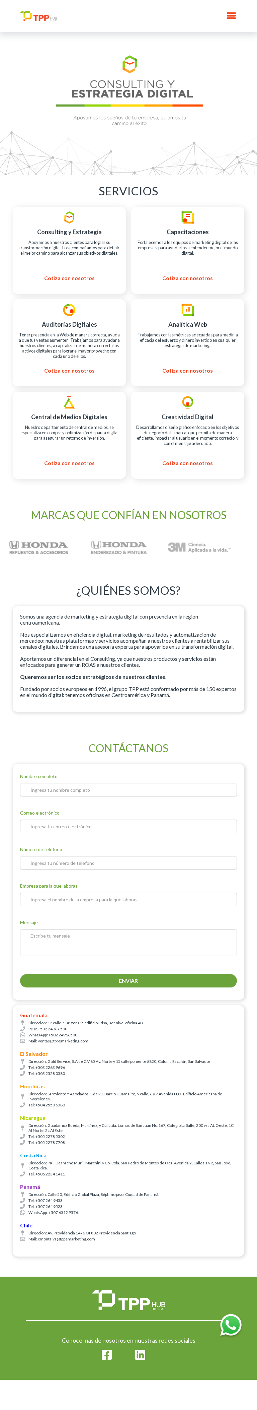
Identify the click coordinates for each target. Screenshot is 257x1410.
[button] (231, 16)
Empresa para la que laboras (49, 886)
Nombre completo (39, 776)
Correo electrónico (40, 813)
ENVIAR (128, 980)
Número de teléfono (41, 849)
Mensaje (29, 922)
